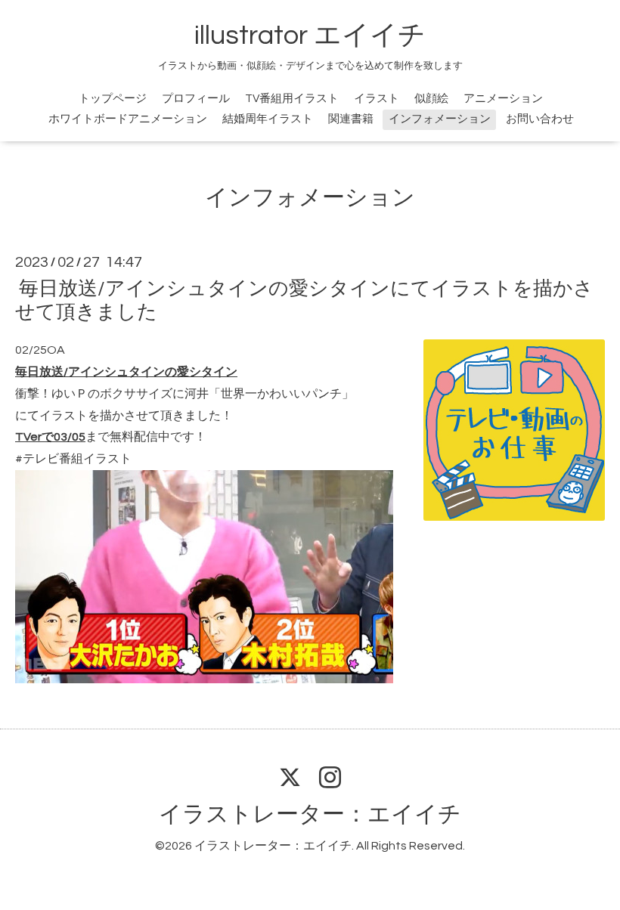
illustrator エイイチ (310, 35)
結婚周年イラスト (267, 119)
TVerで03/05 (50, 437)
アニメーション (503, 98)
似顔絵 (431, 98)
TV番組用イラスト (292, 98)
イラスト (376, 98)
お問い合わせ (540, 119)
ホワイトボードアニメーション (127, 119)
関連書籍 (351, 119)
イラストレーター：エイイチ (310, 814)
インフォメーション (440, 119)
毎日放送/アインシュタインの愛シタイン (126, 372)
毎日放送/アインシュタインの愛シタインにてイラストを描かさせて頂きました (304, 300)
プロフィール (196, 98)
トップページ (113, 98)
